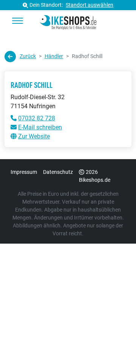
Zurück (28, 56)
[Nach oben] (116, 335)
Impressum (24, 172)
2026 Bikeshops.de (94, 176)
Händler (54, 56)
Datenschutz (58, 172)
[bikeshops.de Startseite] (68, 21)
